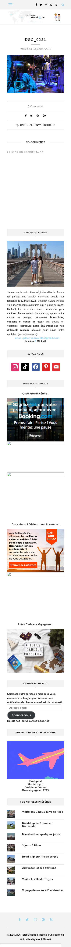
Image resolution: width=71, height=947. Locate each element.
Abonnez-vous (21, 715)
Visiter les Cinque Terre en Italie (42, 811)
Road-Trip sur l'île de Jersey (40, 856)
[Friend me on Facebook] (36, 366)
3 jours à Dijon (31, 845)
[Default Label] (25, 366)
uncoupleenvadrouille (37, 125)
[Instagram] (15, 366)
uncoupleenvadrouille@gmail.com (37, 337)
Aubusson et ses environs (39, 867)
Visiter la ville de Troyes (37, 879)
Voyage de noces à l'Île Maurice (42, 890)
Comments (35, 106)
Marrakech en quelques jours (41, 834)
